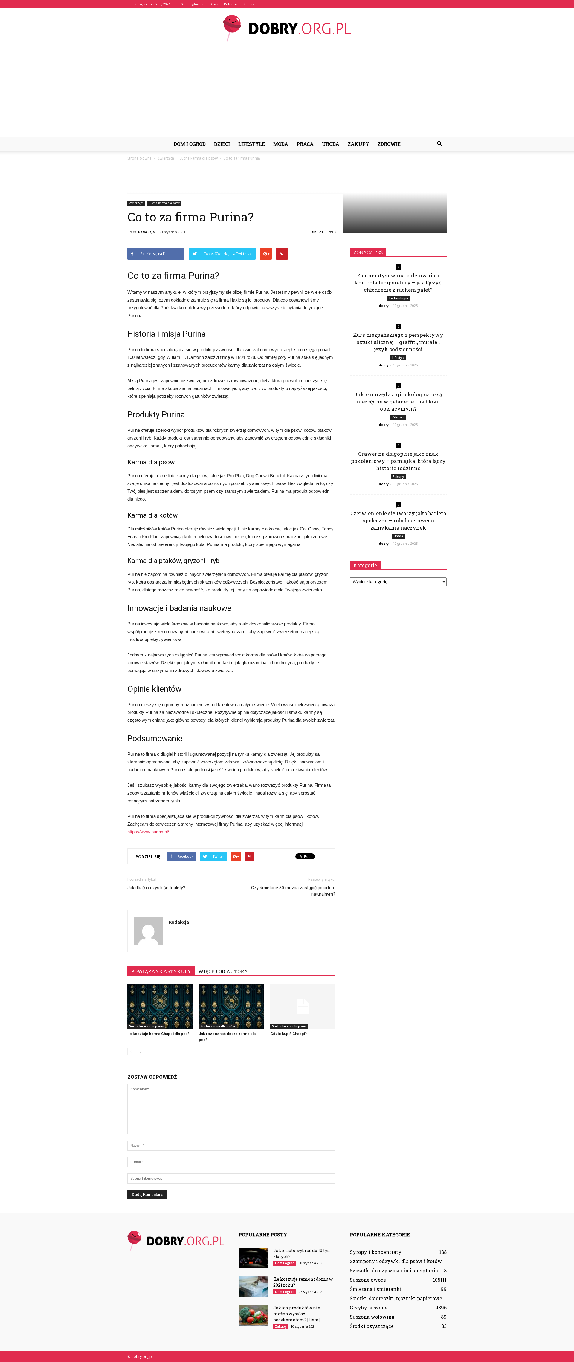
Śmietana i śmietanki (376, 1289)
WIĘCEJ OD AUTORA (223, 971)
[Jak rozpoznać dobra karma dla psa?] (231, 1006)
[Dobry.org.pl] (287, 28)
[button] (439, 144)
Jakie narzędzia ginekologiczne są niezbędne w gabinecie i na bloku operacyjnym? (398, 401)
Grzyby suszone (368, 1307)
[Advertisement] (287, 92)
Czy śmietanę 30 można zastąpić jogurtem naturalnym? (293, 891)
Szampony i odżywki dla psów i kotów (396, 1261)
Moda (280, 144)
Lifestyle (251, 144)
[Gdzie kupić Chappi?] (302, 1006)
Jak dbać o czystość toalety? (156, 887)
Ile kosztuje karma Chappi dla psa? (158, 1034)
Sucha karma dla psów (164, 203)
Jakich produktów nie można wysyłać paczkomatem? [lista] (296, 1314)
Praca (305, 144)
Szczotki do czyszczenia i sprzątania (394, 1270)
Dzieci (222, 144)
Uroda (330, 144)
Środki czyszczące (372, 1326)
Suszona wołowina (372, 1317)
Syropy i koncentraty (376, 1252)
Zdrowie (389, 144)
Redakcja (146, 231)
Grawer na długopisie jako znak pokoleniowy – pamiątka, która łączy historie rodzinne (398, 461)
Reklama (231, 4)
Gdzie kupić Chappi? (288, 1034)
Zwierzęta (136, 203)
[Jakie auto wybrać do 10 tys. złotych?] (253, 1258)
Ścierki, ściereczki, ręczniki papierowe (396, 1298)
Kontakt (249, 4)
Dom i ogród (190, 144)
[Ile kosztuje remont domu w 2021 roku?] (253, 1286)
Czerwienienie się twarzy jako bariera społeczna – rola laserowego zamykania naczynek (398, 520)
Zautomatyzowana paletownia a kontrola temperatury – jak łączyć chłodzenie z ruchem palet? (398, 282)
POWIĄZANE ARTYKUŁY (161, 971)
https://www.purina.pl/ (148, 831)
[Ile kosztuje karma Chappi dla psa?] (160, 1006)
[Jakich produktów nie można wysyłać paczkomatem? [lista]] (253, 1315)
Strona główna (192, 4)
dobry (384, 305)
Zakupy (358, 144)
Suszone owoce (368, 1280)
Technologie (398, 298)
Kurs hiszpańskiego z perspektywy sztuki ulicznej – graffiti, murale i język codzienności (398, 342)
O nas (213, 4)
